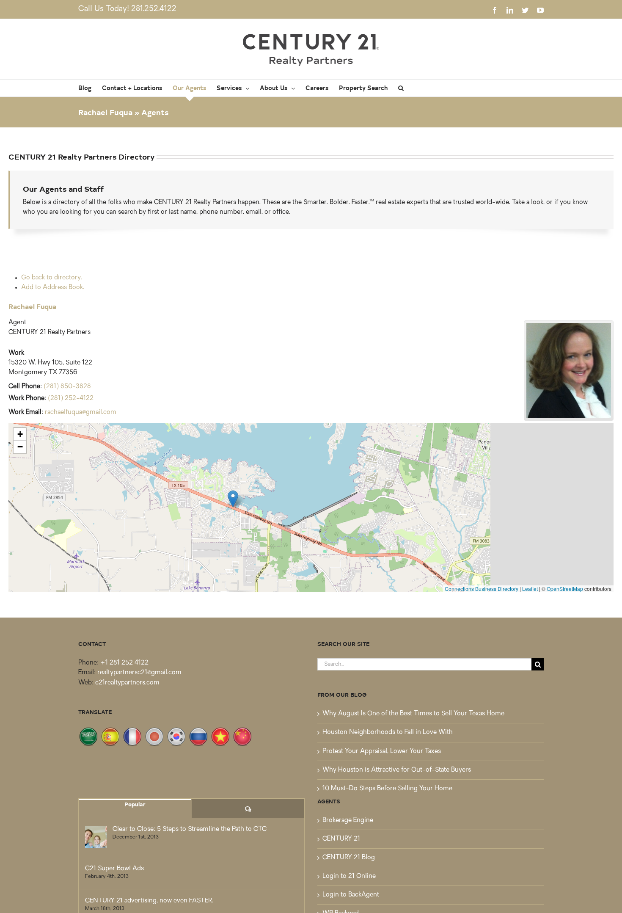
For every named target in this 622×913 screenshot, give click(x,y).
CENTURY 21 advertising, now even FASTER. (149, 901)
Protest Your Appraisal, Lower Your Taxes (381, 751)
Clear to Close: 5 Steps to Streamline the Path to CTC (190, 829)
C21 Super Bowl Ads (114, 869)
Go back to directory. (51, 278)
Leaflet (530, 588)
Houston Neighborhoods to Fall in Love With (387, 732)
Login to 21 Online (349, 876)
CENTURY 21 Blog (348, 858)
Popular (135, 804)
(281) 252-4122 (71, 398)
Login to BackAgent (350, 895)
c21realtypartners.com (127, 683)
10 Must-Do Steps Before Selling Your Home (387, 789)
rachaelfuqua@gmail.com (80, 412)
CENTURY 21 (341, 839)
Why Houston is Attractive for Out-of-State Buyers (396, 770)
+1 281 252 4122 (124, 663)
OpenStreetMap (565, 588)
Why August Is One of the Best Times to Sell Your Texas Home (413, 714)
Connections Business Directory (481, 588)
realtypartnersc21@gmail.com (139, 673)
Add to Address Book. (52, 287)
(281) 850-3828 (67, 386)
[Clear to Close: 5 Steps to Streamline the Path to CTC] (96, 837)
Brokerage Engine (347, 820)
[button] (401, 88)
